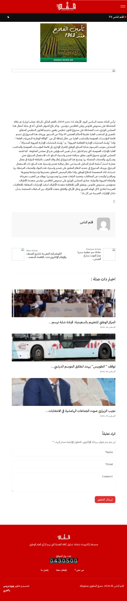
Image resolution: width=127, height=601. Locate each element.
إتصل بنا (44, 570)
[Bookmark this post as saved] (114, 201)
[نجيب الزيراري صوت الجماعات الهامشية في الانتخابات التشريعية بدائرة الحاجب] (63, 392)
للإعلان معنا (61, 570)
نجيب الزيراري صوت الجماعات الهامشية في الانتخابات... (80, 410)
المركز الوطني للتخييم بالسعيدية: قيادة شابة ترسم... (82, 322)
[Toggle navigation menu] (122, 6)
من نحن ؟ (79, 570)
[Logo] (66, 11)
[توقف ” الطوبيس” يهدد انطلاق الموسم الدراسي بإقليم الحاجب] (63, 347)
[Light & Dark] (8, 17)
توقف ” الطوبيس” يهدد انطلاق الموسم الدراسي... (83, 366)
